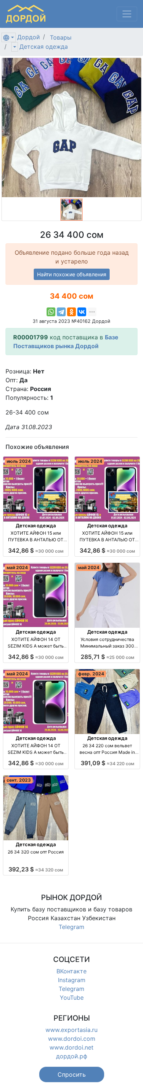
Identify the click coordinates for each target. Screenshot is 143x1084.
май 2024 (17, 567)
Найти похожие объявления (71, 274)
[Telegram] (61, 311)
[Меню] (127, 14)
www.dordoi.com (71, 1038)
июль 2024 (19, 461)
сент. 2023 (19, 780)
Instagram (71, 980)
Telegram (71, 926)
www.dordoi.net (72, 1047)
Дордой (28, 37)
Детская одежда (43, 46)
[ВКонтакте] (81, 311)
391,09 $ (107, 763)
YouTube (72, 997)
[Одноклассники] (71, 311)
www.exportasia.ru (71, 1029)
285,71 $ (107, 656)
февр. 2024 (91, 673)
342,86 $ (35, 550)
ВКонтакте (71, 971)
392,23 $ (35, 869)
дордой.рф (71, 1056)
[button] (71, 1074)
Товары (61, 37)
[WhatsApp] (51, 311)
